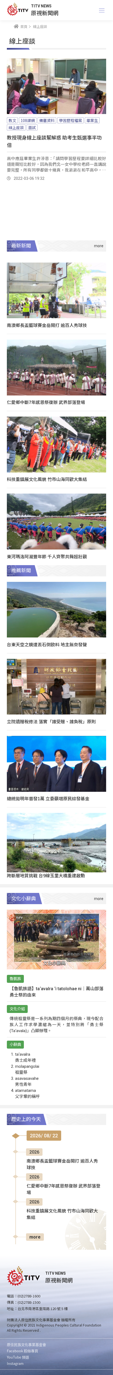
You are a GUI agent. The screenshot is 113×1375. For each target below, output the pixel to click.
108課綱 (28, 120)
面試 (32, 127)
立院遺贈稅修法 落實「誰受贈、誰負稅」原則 (51, 721)
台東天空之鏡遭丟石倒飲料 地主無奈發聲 (47, 644)
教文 (12, 120)
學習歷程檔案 (70, 120)
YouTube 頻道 (18, 1357)
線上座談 (16, 127)
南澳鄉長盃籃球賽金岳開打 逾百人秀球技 (47, 325)
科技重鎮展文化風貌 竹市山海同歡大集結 (47, 479)
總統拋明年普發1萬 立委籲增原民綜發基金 (48, 798)
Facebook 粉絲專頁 (22, 1350)
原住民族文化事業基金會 (26, 1344)
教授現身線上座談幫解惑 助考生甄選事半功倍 (54, 141)
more (35, 1237)
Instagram (15, 1363)
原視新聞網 (44, 13)
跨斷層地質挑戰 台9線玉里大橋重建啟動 (46, 875)
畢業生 (92, 120)
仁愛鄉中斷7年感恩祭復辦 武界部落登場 (46, 402)
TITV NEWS (41, 6)
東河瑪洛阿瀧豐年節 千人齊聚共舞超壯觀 (47, 556)
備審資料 (47, 120)
